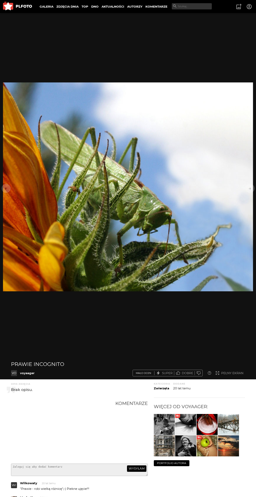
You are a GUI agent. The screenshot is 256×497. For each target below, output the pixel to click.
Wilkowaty (28, 483)
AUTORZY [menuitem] (134, 6)
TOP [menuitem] (85, 6)
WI (14, 485)
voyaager (27, 373)
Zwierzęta (161, 388)
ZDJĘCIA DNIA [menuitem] (67, 6)
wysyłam (137, 468)
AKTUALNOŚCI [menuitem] (113, 6)
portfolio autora (171, 463)
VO (14, 373)
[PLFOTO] (17, 6)
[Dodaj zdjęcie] (239, 6)
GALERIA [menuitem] (46, 6)
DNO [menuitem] (95, 6)
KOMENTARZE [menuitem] (156, 6)
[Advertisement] (63, 431)
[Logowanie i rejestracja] (249, 6)
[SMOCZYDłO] (228, 445)
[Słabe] (199, 373)
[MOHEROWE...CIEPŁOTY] (185, 445)
